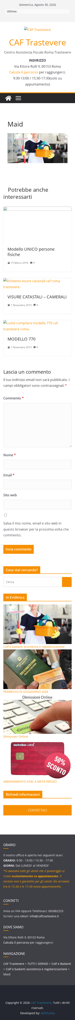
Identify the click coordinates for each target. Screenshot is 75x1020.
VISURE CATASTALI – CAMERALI (37, 297)
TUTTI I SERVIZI (38, 964)
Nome (9, 455)
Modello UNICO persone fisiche (31, 251)
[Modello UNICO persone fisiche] (37, 209)
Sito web (10, 495)
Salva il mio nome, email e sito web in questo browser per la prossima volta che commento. (36, 529)
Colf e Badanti (61, 964)
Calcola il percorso (23, 72)
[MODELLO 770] (37, 323)
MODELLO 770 (21, 339)
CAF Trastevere (37, 42)
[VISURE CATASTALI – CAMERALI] (37, 281)
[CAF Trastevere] (8, 98)
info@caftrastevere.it (44, 916)
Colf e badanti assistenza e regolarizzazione (36, 969)
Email (9, 475)
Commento (13, 398)
